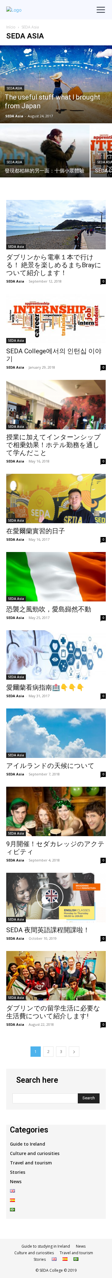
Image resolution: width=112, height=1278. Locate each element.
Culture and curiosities (34, 1153)
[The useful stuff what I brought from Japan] (56, 84)
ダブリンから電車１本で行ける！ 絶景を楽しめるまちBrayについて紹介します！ (53, 265)
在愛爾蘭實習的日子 (35, 531)
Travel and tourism (31, 1163)
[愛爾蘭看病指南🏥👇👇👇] (56, 655)
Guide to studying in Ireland (45, 1246)
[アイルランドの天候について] (56, 733)
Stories (17, 1172)
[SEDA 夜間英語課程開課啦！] (56, 897)
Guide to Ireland (27, 1144)
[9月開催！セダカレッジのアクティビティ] (56, 811)
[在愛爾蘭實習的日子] (56, 498)
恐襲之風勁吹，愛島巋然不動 (48, 609)
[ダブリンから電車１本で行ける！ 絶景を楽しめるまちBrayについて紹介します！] (56, 224)
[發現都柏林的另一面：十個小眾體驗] (45, 158)
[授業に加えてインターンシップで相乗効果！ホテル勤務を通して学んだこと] (56, 404)
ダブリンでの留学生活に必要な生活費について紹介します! (53, 1012)
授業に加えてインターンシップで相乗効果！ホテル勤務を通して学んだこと (53, 445)
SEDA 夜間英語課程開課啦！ (48, 930)
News (15, 1181)
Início (11, 27)
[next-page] (74, 1051)
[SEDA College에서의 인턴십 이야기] (56, 318)
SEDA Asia (14, 88)
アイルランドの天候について (50, 765)
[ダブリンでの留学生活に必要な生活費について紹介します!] (56, 975)
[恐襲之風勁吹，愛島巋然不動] (56, 576)
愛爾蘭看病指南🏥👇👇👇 (45, 687)
